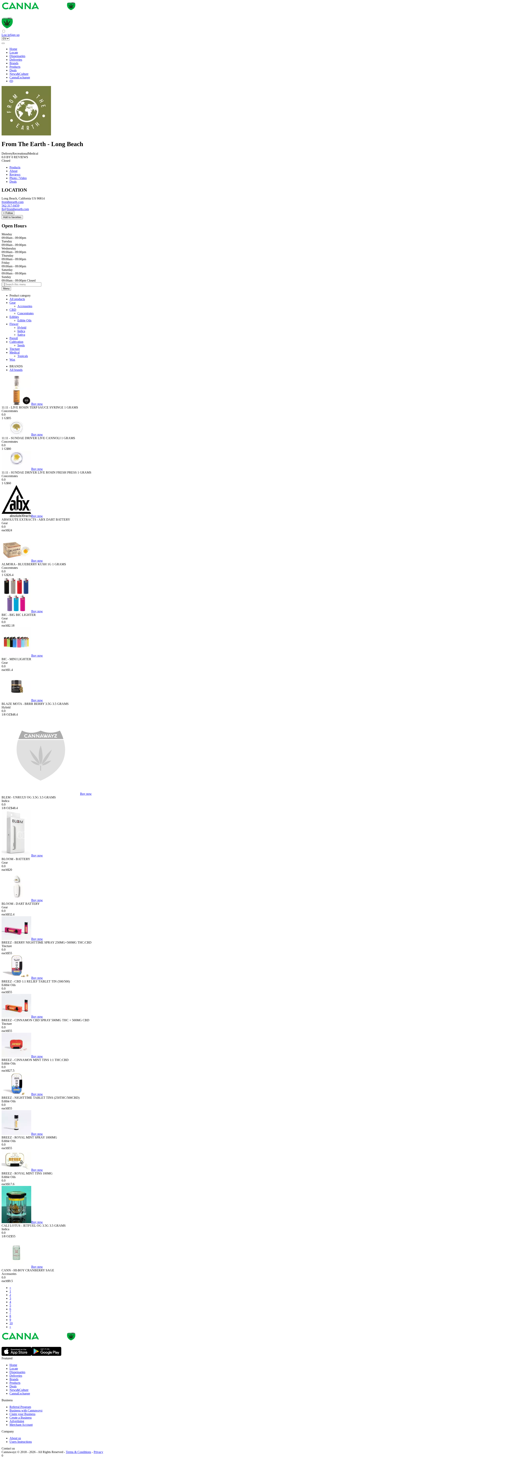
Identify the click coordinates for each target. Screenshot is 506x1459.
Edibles (14, 317)
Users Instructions (20, 1441)
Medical (14, 352)
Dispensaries (17, 56)
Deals (13, 70)
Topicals (22, 356)
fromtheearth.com (13, 202)
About (13, 171)
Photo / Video (18, 178)
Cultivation (16, 341)
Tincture (14, 349)
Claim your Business (22, 1414)
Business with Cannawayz (25, 1410)
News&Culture (18, 74)
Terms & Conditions (78, 1452)
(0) (11, 81)
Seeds (21, 345)
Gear (12, 302)
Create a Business (20, 1417)
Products (14, 66)
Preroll (13, 338)
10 (11, 1323)
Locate (13, 52)
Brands (13, 63)
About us (15, 1438)
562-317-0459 (10, 205)
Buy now (37, 404)
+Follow (8, 213)
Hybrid (21, 327)
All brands (16, 370)
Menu (6, 288)
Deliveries (15, 59)
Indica (21, 331)
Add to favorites (12, 217)
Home (13, 49)
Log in (6, 35)
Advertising (16, 1421)
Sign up (15, 35)
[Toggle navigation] (3, 43)
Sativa (21, 334)
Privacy (98, 1452)
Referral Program (20, 1407)
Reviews (14, 174)
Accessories (24, 306)
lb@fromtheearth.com (15, 209)
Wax (12, 359)
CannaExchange (19, 77)
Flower (13, 324)
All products (17, 299)
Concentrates (25, 313)
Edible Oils (24, 320)
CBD (12, 309)
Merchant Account (21, 1424)
